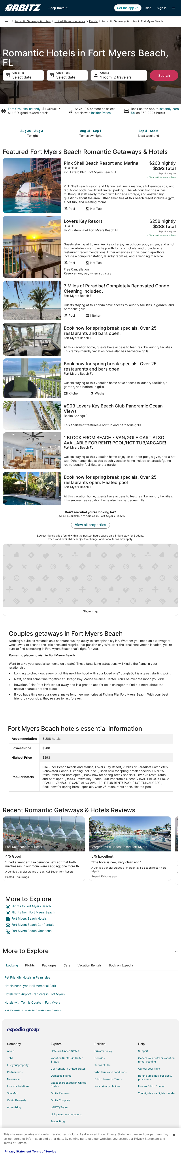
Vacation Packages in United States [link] (68, 1084)
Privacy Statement (18, 1151)
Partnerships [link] (15, 1072)
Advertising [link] (14, 1107)
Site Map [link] (12, 1093)
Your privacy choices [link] (107, 1086)
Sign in (161, 8)
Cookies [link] (99, 1058)
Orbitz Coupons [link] (60, 1100)
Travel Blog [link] (58, 1121)
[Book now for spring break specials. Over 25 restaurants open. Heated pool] (90, 488)
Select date (21, 77)
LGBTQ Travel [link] (59, 1107)
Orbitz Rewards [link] (16, 1100)
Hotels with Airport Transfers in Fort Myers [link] (34, 994)
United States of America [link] (70, 21)
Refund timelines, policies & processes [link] (155, 1077)
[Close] (174, 1135)
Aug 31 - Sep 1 (90, 131)
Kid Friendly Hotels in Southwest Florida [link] (32, 1011)
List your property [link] (18, 1065)
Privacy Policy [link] (103, 1051)
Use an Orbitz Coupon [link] (151, 1086)
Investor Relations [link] (18, 1086)
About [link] (10, 1051)
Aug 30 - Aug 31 (32, 131)
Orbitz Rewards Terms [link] (108, 1079)
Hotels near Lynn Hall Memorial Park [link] (30, 986)
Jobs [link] (10, 1058)
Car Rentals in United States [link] (68, 1068)
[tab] (12, 965)
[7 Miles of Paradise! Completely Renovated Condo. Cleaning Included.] (90, 300)
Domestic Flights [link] (61, 1075)
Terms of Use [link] (102, 1065)
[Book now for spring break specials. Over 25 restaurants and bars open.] (90, 339)
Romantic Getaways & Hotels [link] (33, 21)
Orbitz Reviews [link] (60, 1093)
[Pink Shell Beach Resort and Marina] (90, 185)
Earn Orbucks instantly (24, 109)
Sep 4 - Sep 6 (148, 131)
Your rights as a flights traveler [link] (156, 1093)
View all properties (90, 524)
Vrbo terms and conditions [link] (110, 1072)
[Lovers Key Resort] (90, 247)
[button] (90, 951)
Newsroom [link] (13, 1079)
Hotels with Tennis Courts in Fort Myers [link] (32, 1002)
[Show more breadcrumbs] (7, 21)
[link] (90, 906)
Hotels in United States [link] (65, 1051)
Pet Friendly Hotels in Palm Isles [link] (27, 977)
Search (164, 75)
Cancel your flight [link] (149, 1068)
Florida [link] (93, 21)
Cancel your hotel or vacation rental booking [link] (156, 1059)
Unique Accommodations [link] (66, 1114)
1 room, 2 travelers (116, 77)
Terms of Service (44, 1151)
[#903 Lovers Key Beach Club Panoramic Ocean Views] (90, 415)
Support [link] (143, 1051)
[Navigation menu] (173, 8)
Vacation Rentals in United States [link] (67, 1059)
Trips (147, 8)
